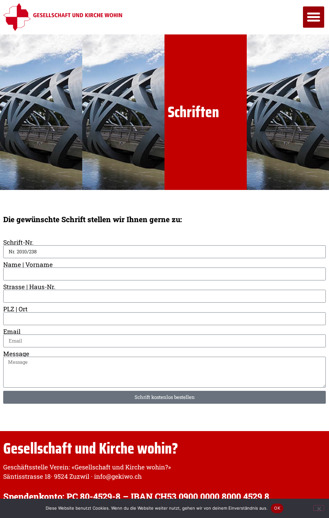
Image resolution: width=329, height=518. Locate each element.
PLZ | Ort (15, 309)
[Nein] (318, 508)
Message (16, 354)
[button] (313, 17)
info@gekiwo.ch (118, 476)
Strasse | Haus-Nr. (29, 287)
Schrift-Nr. (18, 242)
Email (12, 331)
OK (277, 508)
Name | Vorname (28, 264)
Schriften (193, 112)
